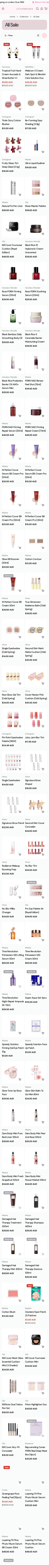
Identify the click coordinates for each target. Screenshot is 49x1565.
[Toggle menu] (3, 8)
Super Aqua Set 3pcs (36, 997)
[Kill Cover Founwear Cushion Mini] (36, 1340)
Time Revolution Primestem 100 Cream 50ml (33, 955)
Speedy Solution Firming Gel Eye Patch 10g (13, 1048)
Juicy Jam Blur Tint (34, 737)
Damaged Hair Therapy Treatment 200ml (11, 1222)
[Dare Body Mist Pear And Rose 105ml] (36, 1115)
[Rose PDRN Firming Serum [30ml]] (13, 273)
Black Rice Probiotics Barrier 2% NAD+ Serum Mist (12, 384)
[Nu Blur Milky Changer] (13, 890)
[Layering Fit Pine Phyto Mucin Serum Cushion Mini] (36, 1475)
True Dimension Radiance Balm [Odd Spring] (35, 605)
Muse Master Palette (35, 206)
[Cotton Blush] (13, 1294)
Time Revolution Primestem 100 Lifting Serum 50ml (13, 955)
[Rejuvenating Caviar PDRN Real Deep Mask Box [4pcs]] (36, 1429)
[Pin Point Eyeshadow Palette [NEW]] (13, 719)
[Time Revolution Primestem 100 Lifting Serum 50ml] (13, 933)
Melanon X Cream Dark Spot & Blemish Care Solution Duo (35, 74)
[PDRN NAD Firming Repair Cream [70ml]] (36, 409)
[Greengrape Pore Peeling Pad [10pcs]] (13, 1475)
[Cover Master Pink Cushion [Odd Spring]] (36, 677)
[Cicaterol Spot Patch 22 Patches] (36, 1294)
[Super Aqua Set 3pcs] (36, 980)
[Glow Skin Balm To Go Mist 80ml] (36, 1072)
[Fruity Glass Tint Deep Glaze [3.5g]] (13, 145)
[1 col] (38, 35)
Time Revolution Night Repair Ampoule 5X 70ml (13, 1001)
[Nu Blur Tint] (36, 848)
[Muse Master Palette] (36, 188)
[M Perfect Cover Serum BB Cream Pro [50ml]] (13, 452)
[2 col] (44, 35)
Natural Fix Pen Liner (12, 206)
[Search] (37, 8)
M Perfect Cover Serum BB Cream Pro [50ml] (12, 473)
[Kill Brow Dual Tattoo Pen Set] (13, 1386)
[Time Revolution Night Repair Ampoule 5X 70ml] (13, 980)
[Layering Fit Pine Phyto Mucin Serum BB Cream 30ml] (13, 1522)
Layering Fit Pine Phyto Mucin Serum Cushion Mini (35, 1497)
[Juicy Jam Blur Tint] (36, 719)
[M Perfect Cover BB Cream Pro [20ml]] (36, 498)
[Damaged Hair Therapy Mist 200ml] (13, 1247)
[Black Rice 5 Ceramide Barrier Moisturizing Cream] (36, 316)
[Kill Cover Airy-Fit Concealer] (13, 1429)
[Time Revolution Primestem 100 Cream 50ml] (36, 933)
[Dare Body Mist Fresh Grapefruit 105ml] (13, 1158)
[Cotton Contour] (36, 541)
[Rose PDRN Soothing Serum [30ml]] (36, 273)
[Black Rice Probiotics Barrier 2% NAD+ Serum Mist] (13, 363)
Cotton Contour (33, 559)
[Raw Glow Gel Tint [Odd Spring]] (13, 677)
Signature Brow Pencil (13, 823)
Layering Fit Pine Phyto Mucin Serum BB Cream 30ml (12, 1544)
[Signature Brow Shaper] (36, 762)
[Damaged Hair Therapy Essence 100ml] (36, 1247)
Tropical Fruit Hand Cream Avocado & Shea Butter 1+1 (11, 74)
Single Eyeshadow (11, 780)
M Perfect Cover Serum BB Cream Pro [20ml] (36, 473)
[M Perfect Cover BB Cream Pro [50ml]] (13, 498)
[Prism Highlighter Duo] (36, 1386)
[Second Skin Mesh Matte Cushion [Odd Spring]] (36, 630)
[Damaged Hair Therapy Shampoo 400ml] (36, 1201)
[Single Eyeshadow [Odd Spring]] (13, 630)
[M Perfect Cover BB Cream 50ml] (13, 584)
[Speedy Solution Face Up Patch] (36, 1026)
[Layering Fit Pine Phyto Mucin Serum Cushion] (36, 1522)
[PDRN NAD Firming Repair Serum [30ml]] (13, 409)
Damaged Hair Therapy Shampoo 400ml (34, 1222)
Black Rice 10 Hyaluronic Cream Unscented (34, 249)
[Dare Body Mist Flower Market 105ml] (36, 1158)
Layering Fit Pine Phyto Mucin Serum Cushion (35, 1544)
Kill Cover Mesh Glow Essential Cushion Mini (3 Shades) (12, 1361)
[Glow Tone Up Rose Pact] (13, 1072)
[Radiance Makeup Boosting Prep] (13, 848)
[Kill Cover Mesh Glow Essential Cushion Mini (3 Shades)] (13, 1340)
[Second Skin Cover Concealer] (36, 805)
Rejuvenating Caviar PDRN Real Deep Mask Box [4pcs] (36, 1451)
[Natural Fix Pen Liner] (13, 188)
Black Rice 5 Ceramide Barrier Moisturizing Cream (35, 338)
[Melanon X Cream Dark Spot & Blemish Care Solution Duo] (36, 52)
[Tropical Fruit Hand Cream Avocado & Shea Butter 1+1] (13, 52)
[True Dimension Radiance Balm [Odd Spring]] (36, 584)
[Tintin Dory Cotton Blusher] (13, 102)
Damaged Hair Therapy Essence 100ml (33, 1269)
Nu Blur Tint (31, 865)
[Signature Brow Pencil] (13, 805)
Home (12, 16)
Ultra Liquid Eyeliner (35, 163)
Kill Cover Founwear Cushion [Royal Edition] (12, 249)
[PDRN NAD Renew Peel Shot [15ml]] (36, 363)
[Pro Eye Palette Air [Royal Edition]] (36, 890)
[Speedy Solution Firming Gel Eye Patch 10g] (13, 1026)
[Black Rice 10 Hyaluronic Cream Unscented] (36, 227)
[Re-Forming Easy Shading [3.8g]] (36, 102)
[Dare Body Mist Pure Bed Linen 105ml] (13, 1115)
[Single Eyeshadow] (13, 762)
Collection (24, 16)
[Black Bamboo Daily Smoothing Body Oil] (13, 316)
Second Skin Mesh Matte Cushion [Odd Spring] (35, 652)
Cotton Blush (8, 1311)
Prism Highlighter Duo (36, 1404)
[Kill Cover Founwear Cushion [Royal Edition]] (13, 227)
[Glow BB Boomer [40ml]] (13, 541)
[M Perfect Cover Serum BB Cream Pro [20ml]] (36, 452)
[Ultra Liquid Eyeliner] (36, 145)
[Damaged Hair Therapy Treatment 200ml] (13, 1201)
